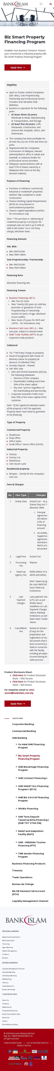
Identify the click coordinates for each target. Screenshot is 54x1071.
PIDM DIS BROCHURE (13, 1043)
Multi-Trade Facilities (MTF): (22, 334)
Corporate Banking (23, 724)
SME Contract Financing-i (32, 778)
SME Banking (19, 738)
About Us (5, 1000)
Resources (6, 1017)
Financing (6, 944)
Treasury (17, 870)
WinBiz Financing (28, 808)
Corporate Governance (9, 1010)
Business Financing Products (28, 863)
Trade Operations (22, 877)
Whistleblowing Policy (10, 1024)
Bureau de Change (23, 884)
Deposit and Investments (11, 937)
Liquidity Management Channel (30, 901)
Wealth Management (9, 951)
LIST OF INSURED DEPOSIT (38, 1043)
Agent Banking (7, 947)
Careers (5, 1021)
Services (5, 958)
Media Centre (6, 1007)
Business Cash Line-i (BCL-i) (22, 328)
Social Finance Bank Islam (11, 1014)
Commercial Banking (24, 731)
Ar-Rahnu (5, 954)
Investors (5, 1004)
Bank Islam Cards (8, 940)
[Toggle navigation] (41, 4)
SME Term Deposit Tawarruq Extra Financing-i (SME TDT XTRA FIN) (33, 819)
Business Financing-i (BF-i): (22, 297)
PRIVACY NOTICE (24, 1045)
